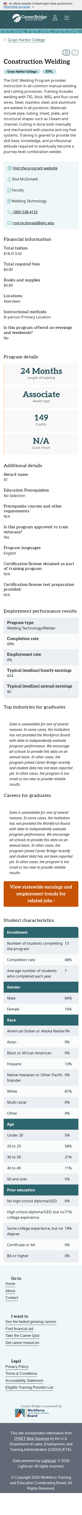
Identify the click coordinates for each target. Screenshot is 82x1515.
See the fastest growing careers (30, 1322)
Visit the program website (35, 168)
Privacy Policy (16, 1367)
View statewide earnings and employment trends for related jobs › (41, 894)
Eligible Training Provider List (29, 1387)
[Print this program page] (66, 52)
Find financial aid (19, 1329)
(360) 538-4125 (25, 211)
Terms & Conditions (21, 1373)
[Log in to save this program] (75, 52)
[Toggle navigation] (67, 18)
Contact (11, 1298)
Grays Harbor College (26, 39)
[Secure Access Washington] (55, 18)
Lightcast (48, 1461)
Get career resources (22, 1343)
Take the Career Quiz (22, 1336)
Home (10, 1284)
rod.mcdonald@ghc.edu (33, 222)
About (10, 1291)
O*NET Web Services (31, 1439)
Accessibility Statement (24, 1381)
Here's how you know (17, 6)
